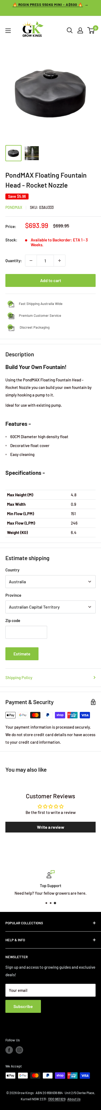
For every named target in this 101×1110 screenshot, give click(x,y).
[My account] (80, 30)
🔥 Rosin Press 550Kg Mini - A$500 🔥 (48, 4)
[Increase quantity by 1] (59, 260)
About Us (74, 1099)
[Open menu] (8, 31)
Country (12, 569)
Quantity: (13, 260)
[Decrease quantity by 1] (31, 260)
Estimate (21, 653)
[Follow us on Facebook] (9, 1050)
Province (13, 595)
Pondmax (13, 207)
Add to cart (50, 280)
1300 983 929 (56, 1099)
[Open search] (70, 30)
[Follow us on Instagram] (19, 1050)
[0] (91, 30)
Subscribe (23, 1006)
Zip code (12, 620)
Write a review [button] (50, 827)
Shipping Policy (18, 677)
